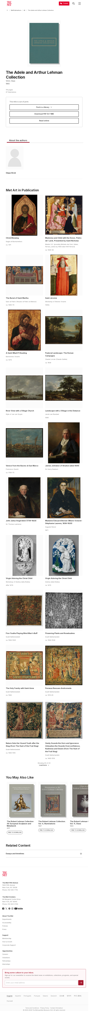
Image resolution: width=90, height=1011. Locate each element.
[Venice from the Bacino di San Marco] (24, 442)
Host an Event (7, 942)
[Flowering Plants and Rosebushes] (63, 610)
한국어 (69, 996)
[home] (8, 10)
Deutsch (54, 996)
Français (37, 996)
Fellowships (6, 961)
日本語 (62, 996)
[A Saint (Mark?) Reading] (24, 330)
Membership (6, 938)
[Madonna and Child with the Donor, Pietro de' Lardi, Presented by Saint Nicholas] (63, 215)
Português (27, 996)
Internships (6, 964)
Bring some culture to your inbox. (19, 973)
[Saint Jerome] (63, 275)
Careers (5, 954)
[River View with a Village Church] (24, 387)
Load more (43, 765)
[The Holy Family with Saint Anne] (24, 665)
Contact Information (56, 1008)
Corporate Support (9, 945)
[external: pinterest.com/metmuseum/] (9, 909)
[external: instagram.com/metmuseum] (12, 909)
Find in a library (42, 107)
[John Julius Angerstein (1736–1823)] (24, 497)
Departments (6, 919)
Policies (5, 926)
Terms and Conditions (32, 1008)
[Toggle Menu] (79, 3)
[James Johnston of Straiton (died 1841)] (63, 442)
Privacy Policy (44, 1008)
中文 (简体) (77, 996)
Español (18, 996)
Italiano (45, 996)
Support (5, 935)
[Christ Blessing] (24, 215)
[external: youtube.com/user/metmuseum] (18, 909)
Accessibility (6, 923)
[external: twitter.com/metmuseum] (6, 909)
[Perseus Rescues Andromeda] (63, 665)
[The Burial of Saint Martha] (24, 275)
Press (4, 929)
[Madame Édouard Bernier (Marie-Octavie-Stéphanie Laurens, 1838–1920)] (63, 497)
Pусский (10, 1001)
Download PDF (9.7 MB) (44, 114)
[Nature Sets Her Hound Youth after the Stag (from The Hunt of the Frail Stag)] (24, 720)
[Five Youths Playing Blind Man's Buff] (24, 610)
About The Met (7, 916)
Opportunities (7, 951)
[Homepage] (9, 3)
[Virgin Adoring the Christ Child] (24, 555)
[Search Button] (73, 3)
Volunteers (6, 957)
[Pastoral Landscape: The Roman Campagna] (63, 330)
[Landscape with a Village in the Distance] (63, 387)
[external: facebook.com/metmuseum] (3, 909)
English (9, 996)
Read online (44, 121)
